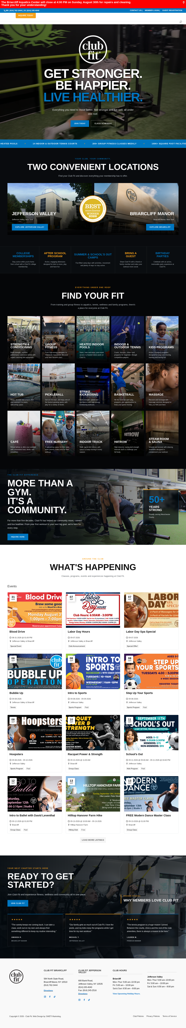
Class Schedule (103, 123)
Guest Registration (172, 10)
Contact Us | (136, 10)
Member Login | (152, 10)
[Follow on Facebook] (50, 997)
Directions (48, 990)
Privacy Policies (153, 1016)
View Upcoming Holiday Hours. (126, 994)
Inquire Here (18, 537)
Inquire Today (25, 15)
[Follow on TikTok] (54, 997)
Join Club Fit (18, 903)
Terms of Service (170, 1016)
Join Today (80, 123)
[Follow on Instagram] (45, 997)
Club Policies (138, 1016)
